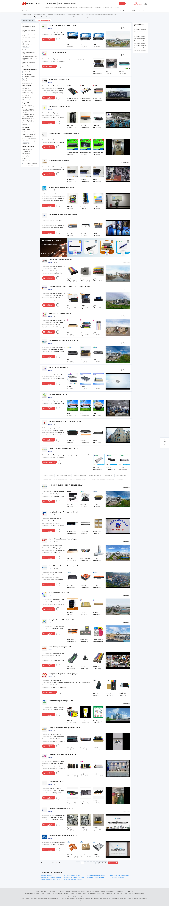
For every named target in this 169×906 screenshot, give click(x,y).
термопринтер (108, 475)
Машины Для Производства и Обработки (27, 43)
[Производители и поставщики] (30, 3)
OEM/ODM (27, 72)
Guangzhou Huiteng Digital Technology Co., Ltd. (64, 674)
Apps (133, 11)
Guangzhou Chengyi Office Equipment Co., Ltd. (63, 512)
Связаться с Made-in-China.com (91, 891)
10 (53, 863)
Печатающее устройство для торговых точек (101, 479)
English (37, 893)
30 (56, 863)
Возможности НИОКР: (48, 88)
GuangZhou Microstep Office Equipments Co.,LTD (64, 728)
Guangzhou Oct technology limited (59, 106)
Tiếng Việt (131, 893)
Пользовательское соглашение (56, 891)
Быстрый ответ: (46, 200)
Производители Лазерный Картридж (144, 50)
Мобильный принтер (95, 475)
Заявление (43, 891)
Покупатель (113, 11)
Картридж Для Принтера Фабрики (95, 877)
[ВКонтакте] (125, 891)
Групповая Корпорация (29, 62)
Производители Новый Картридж (72, 875)
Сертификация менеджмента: (50, 90)
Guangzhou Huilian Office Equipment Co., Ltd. (63, 835)
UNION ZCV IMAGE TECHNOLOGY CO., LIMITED (64, 133)
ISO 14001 (26, 90)
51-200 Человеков (29, 134)
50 (59, 863)
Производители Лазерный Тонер (143, 32)
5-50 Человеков (28, 132)
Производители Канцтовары (142, 36)
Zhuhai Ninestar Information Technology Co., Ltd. (64, 566)
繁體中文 (49, 893)
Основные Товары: (47, 32)
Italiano (84, 893)
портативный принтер (80, 475)
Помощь (125, 11)
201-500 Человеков (29, 136)
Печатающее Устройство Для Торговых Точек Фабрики (74, 879)
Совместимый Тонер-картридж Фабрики (51, 879)
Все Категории (28, 11)
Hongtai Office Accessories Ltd (58, 367)
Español (66, 893)
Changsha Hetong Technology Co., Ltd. (61, 701)
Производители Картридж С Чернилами (145, 43)
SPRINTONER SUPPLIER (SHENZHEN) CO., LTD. (63, 448)
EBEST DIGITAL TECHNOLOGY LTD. (60, 313)
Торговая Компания (29, 56)
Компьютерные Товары (29, 34)
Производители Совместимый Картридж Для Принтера (51, 877)
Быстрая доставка (29, 76)
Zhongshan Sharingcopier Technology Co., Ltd (63, 340)
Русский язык (91, 893)
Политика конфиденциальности (74, 891)
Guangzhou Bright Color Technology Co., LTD (63, 214)
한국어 (98, 893)
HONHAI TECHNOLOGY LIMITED (59, 593)
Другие (25, 66)
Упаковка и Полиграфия (29, 38)
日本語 (55, 893)
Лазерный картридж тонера (77, 479)
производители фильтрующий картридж (83, 7)
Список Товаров (28, 20)
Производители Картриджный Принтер (119, 875)
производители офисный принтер (63, 7)
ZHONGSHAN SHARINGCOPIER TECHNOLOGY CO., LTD (66, 485)
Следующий (112, 862)
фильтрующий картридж (64, 475)
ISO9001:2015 (27, 93)
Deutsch (72, 893)
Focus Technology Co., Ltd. (83, 896)
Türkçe (125, 893)
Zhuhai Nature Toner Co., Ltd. (58, 394)
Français (60, 893)
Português (78, 893)
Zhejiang (26, 151)
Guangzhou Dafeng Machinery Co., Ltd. (61, 809)
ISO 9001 (26, 88)
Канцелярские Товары (28, 27)
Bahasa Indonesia (139, 893)
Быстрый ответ (28, 74)
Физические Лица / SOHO (29, 59)
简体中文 (43, 893)
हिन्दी (114, 893)
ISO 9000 (26, 95)
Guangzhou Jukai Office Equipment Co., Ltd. (62, 755)
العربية (102, 893)
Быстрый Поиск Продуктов (107, 891)
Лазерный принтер (120, 475)
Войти (146, 4)
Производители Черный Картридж (144, 48)
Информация (119, 891)
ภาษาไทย (119, 893)
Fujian (25, 158)
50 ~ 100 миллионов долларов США (28, 109)
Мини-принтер (47, 479)
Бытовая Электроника (28, 31)
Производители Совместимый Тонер (144, 45)
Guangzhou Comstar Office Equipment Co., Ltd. (63, 620)
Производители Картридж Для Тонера (145, 41)
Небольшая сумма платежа (28, 79)
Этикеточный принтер (60, 479)
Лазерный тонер (121, 479)
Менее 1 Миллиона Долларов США (28, 106)
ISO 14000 (26, 97)
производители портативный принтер (104, 7)
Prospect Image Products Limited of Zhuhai (62, 25)
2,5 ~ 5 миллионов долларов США (28, 117)
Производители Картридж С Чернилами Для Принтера (74, 877)
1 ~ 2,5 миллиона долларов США (28, 121)
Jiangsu (25, 156)
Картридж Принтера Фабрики (117, 877)
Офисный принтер (48, 475)
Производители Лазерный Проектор (96, 875)
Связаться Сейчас (50, 39)
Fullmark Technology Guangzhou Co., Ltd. (62, 187)
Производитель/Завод (28, 53)
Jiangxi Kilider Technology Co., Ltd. (60, 79)
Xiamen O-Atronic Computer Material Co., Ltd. (63, 539)
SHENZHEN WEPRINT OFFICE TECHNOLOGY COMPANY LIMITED (69, 286)
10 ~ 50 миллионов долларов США (28, 113)
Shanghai (26, 154)
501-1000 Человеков (29, 141)
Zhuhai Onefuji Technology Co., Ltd (60, 647)
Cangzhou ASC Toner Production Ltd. (60, 260)
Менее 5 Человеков (29, 138)
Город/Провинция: (47, 34)
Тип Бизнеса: (45, 194)
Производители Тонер (46, 875)
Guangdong (27, 149)
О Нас (37, 891)
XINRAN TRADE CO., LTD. (56, 782)
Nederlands (109, 893)
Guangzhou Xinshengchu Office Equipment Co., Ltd (65, 421)
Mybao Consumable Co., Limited (59, 160)
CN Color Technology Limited (58, 52)
